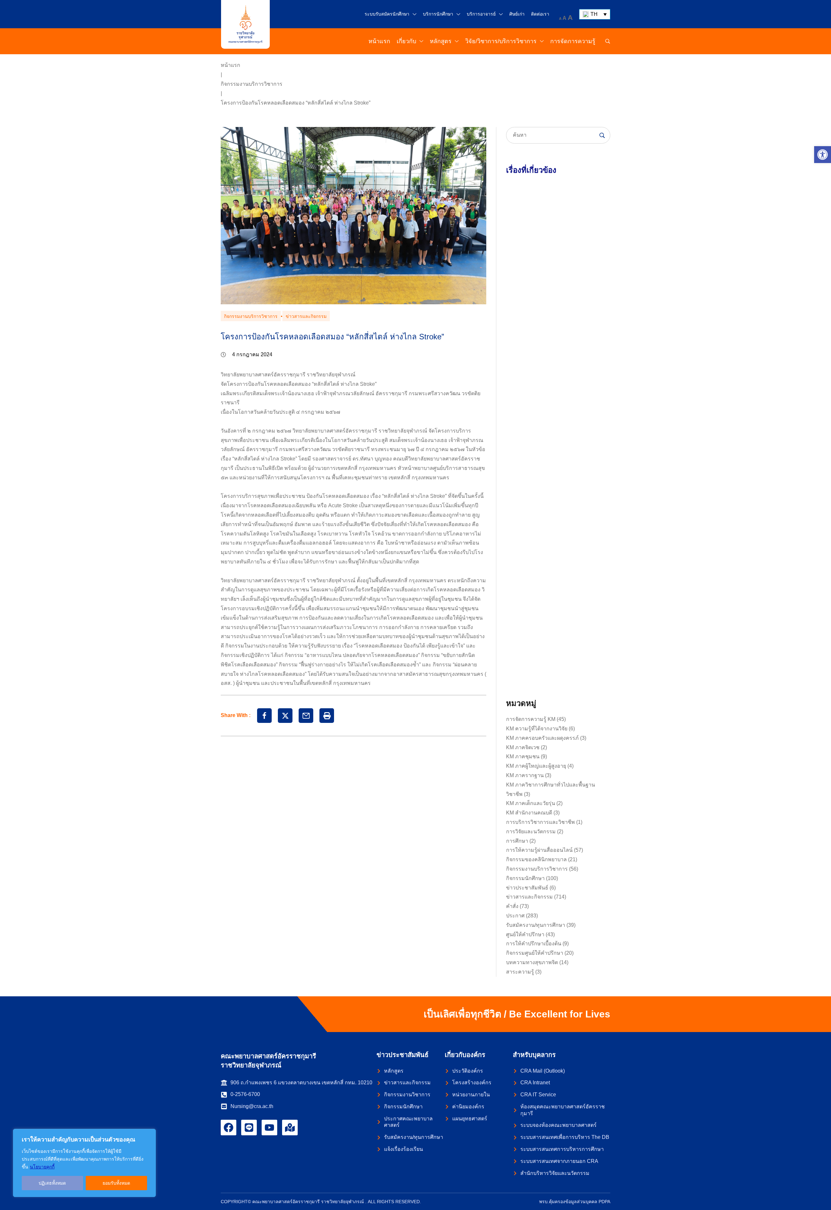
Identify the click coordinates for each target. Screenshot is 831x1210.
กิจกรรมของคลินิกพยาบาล (536, 859)
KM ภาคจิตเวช (523, 747)
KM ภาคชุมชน (523, 756)
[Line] (249, 1127)
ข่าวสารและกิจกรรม (306, 316)
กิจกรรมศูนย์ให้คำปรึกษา (534, 953)
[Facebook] (228, 1127)
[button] (822, 154)
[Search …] (607, 41)
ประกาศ (515, 915)
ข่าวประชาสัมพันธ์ (527, 887)
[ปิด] (149, 1134)
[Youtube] (269, 1127)
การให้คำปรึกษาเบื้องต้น (533, 943)
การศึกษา (517, 841)
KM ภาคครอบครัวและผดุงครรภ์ (542, 738)
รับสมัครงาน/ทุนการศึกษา (535, 925)
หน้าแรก (230, 65)
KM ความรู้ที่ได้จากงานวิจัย (536, 728)
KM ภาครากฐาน (525, 775)
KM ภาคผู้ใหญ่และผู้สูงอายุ (536, 766)
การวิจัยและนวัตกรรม (531, 831)
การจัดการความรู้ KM (530, 719)
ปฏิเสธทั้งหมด (52, 1183)
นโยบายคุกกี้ (42, 1166)
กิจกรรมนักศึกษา (525, 878)
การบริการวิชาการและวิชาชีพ (540, 822)
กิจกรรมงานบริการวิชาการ (251, 84)
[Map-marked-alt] (290, 1127)
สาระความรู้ (520, 972)
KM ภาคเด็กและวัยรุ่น (530, 803)
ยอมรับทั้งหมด (116, 1183)
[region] (84, 1163)
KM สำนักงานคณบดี (529, 812)
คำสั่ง (512, 906)
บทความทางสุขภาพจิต (532, 962)
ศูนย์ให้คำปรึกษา (525, 934)
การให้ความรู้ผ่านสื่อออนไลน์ (539, 850)
